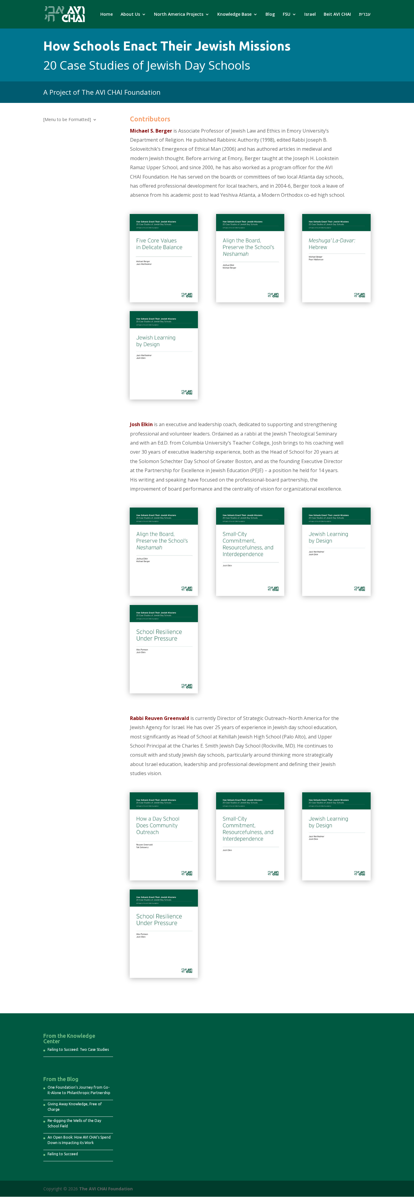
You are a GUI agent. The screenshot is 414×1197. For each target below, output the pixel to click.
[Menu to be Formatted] (67, 119)
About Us (130, 14)
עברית (365, 14)
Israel (310, 14)
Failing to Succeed (63, 1154)
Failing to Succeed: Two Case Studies (78, 1049)
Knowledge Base (234, 14)
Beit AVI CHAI (337, 14)
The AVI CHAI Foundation (106, 1189)
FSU (286, 14)
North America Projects (178, 14)
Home (106, 14)
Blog (270, 14)
